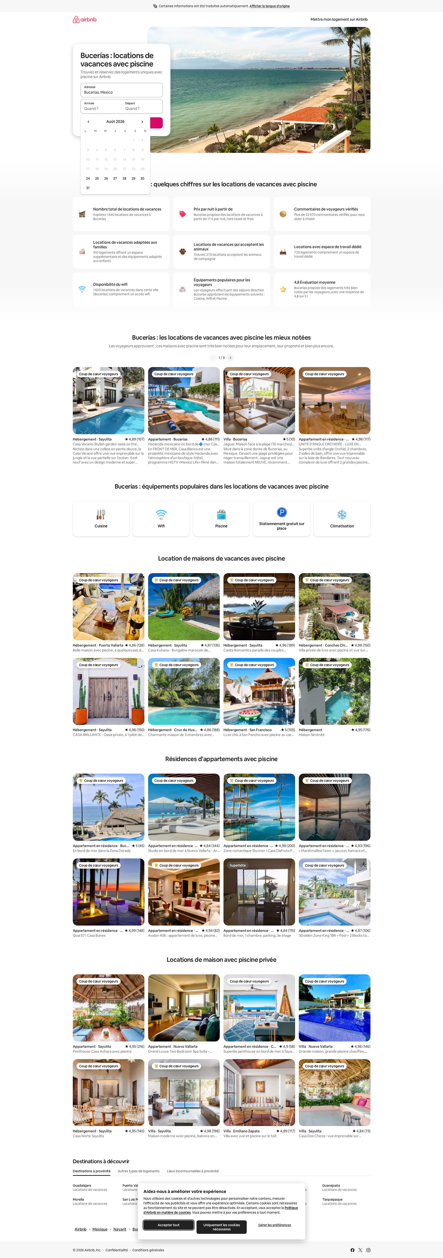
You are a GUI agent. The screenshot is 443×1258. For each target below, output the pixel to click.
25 (97, 178)
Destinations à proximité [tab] (91, 1171)
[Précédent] (213, 357)
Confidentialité (117, 1250)
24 (88, 178)
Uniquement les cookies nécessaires (221, 1227)
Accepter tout (169, 1225)
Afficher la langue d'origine (270, 6)
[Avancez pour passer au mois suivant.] (142, 121)
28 (124, 178)
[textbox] (101, 108)
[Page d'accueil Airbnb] (85, 19)
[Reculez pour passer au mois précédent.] (88, 121)
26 (106, 178)
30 (142, 178)
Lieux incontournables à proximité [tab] (193, 1171)
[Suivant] (230, 357)
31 (88, 188)
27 (115, 178)
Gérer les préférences (274, 1225)
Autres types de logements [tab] (139, 1171)
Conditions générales (148, 1250)
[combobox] (121, 92)
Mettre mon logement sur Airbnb (339, 19)
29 (133, 178)
